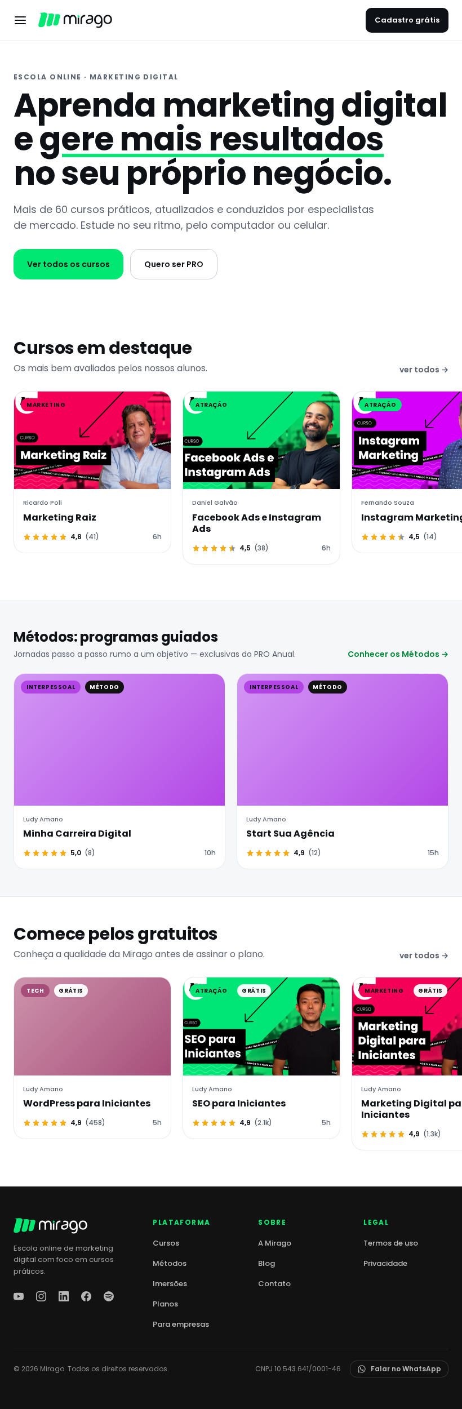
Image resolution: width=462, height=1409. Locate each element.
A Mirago (274, 1243)
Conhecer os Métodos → (398, 654)
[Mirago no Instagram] (41, 1296)
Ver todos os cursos (68, 264)
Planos (165, 1304)
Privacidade (385, 1263)
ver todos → (423, 369)
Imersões (170, 1283)
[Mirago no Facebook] (86, 1296)
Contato (274, 1283)
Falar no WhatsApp (406, 1369)
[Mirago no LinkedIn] (64, 1296)
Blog (266, 1263)
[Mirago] (75, 20)
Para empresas (181, 1324)
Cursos (166, 1243)
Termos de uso (390, 1243)
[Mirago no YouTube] (18, 1296)
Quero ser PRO (173, 264)
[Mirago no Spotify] (109, 1296)
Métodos (169, 1263)
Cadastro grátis (407, 20)
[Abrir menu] (20, 20)
